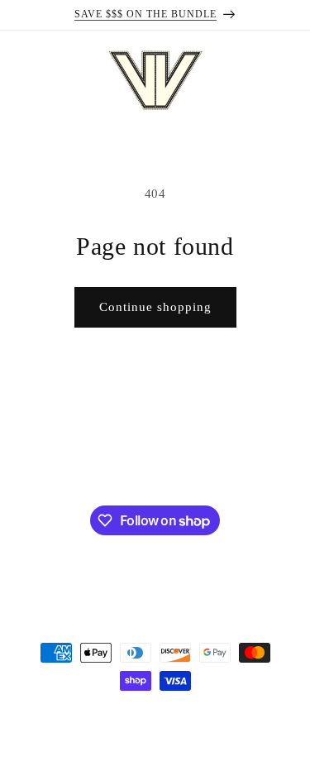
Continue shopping (155, 307)
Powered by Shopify (160, 715)
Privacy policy (75, 740)
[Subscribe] (249, 461)
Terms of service (160, 740)
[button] (20, 80)
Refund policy (252, 716)
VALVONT (88, 715)
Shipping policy (247, 740)
